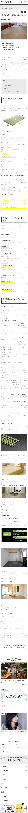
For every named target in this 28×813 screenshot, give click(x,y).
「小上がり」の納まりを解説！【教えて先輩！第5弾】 (14, 647)
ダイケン (25, 452)
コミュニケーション (6, 779)
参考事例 (3, 775)
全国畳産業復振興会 (22, 128)
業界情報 (3, 796)
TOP (2, 8)
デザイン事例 (4, 689)
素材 (11, 8)
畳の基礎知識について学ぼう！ (11, 85)
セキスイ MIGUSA (8, 581)
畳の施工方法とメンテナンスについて (12, 91)
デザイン (7, 8)
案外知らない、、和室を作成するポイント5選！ (16, 645)
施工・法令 (4, 787)
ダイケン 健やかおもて (19, 485)
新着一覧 (3, 766)
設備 (2, 792)
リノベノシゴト (5, 770)
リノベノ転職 (4, 800)
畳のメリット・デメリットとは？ (11, 88)
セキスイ (25, 543)
